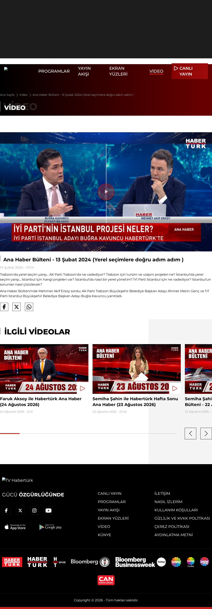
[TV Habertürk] (19, 71)
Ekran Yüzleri (113, 518)
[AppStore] (15, 527)
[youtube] (48, 510)
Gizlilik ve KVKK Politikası (182, 518)
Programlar (54, 71)
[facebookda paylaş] (4, 307)
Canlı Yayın (110, 493)
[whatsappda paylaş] (29, 307)
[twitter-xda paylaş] (16, 307)
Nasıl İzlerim (168, 502)
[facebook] (6, 510)
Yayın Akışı (108, 510)
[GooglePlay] (50, 527)
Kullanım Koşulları (176, 510)
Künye (104, 535)
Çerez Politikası (171, 526)
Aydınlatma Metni (173, 535)
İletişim (162, 493)
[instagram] (34, 510)
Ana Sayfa (7, 95)
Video (156, 71)
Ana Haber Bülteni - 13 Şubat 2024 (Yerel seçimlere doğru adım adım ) (83, 95)
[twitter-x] (20, 510)
